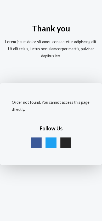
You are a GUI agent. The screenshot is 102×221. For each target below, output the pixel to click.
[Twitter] (51, 142)
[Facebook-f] (36, 142)
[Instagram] (65, 142)
